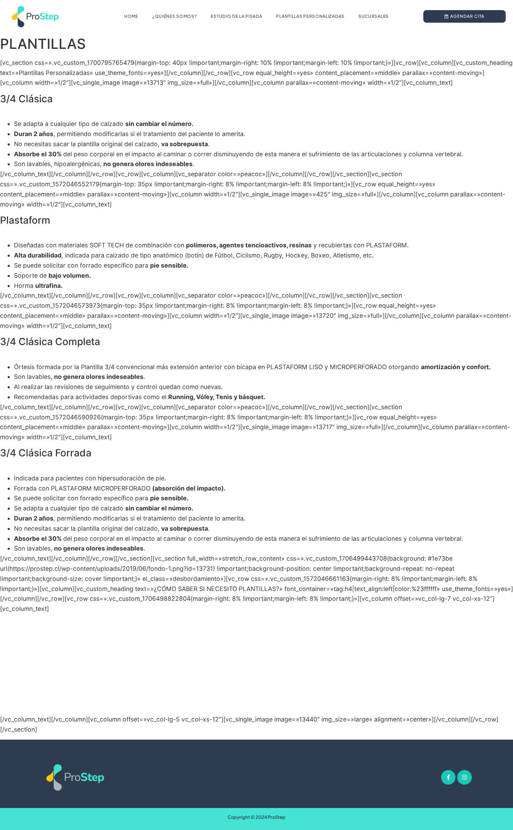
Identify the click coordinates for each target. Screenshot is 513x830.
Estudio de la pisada (236, 16)
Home (131, 16)
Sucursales (373, 16)
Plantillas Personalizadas (310, 16)
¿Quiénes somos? (174, 16)
